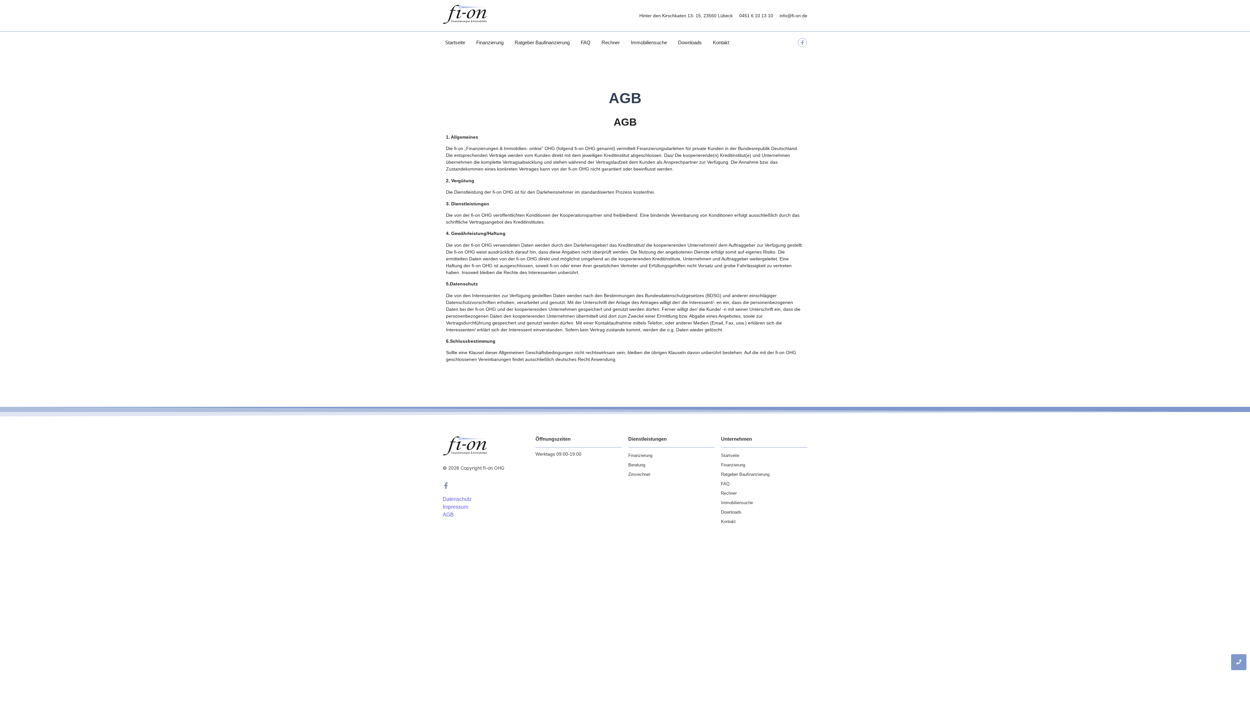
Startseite (455, 42)
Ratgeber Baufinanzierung (542, 42)
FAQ (585, 42)
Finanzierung (490, 42)
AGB (448, 514)
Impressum (455, 507)
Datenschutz (457, 499)
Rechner (611, 42)
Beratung (636, 464)
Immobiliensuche (649, 42)
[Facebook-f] (802, 42)
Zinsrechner (639, 474)
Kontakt (721, 42)
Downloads (690, 42)
